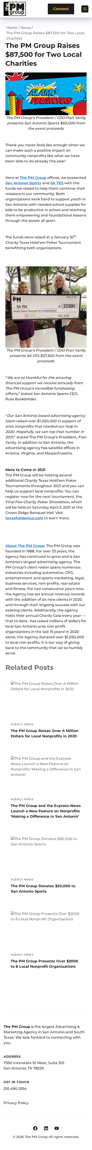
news (26, 27)
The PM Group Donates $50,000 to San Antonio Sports (43, 888)
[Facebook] (35, 1128)
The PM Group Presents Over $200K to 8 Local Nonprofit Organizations (44, 964)
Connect (61, 9)
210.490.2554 (15, 1088)
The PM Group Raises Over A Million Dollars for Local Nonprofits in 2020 (44, 733)
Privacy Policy (16, 1103)
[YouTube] (56, 1128)
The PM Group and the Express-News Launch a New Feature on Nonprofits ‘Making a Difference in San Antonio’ (46, 811)
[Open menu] (84, 9)
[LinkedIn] (46, 1128)
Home (11, 27)
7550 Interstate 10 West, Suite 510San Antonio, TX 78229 (34, 1065)
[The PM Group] (15, 9)
